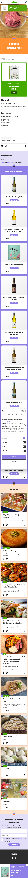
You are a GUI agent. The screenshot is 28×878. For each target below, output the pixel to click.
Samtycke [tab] (4, 414)
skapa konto (10, 162)
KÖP (14, 92)
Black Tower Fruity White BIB (14, 265)
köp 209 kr (14, 268)
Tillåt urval (14, 461)
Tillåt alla (14, 456)
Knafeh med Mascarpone (10, 551)
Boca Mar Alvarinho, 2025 (14, 197)
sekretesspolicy (20, 838)
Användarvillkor (14, 860)
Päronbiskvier (7, 769)
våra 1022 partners (9, 421)
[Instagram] (15, 858)
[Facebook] (12, 858)
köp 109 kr (14, 200)
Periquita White (13, 9)
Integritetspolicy (14, 863)
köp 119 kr (14, 235)
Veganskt (9, 131)
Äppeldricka (6, 801)
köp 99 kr (14, 303)
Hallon (3, 131)
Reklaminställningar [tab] (20, 414)
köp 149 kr (14, 373)
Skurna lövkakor (8, 737)
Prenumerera (14, 844)
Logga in (3, 162)
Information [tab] (11, 414)
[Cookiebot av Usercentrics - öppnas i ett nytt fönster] (20, 411)
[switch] (24, 442)
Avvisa (14, 465)
